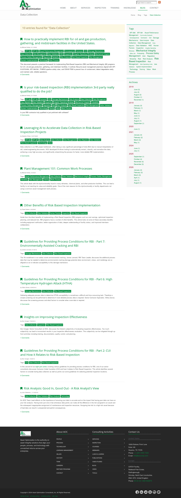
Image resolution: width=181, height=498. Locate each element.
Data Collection (26, 54)
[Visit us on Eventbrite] (158, 492)
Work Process (54, 60)
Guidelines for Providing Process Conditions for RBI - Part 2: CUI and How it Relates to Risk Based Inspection (65, 352)
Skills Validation (105, 105)
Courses (95, 446)
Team (58, 461)
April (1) (137, 177)
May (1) (136, 113)
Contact (154, 7)
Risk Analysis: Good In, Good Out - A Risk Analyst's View (60, 388)
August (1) (137, 121)
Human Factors (55, 213)
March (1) (137, 110)
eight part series (41, 366)
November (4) (139, 161)
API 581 (35, 51)
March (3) (137, 140)
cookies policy (45, 496)
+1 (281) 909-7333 (141, 453)
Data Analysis (74, 99)
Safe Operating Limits (146, 64)
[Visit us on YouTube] (150, 492)
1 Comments (24, 192)
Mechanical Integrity (102, 54)
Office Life (132, 53)
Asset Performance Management (51, 51)
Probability (95, 102)
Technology (43, 60)
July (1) (136, 118)
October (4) (138, 159)
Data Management (39, 54)
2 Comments (24, 156)
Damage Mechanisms (96, 51)
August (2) (137, 94)
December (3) (139, 164)
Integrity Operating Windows (84, 54)
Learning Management (64, 450)
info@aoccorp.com (140, 455)
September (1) (139, 123)
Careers (59, 465)
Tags (145, 15)
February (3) (138, 172)
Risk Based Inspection (80, 57)
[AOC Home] (25, 433)
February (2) (138, 137)
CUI (85, 51)
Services (85, 7)
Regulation (47, 57)
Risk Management (95, 57)
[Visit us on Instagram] (154, 492)
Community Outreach (146, 35)
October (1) (138, 97)
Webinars (95, 450)
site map (55, 496)
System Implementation (29, 60)
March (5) (137, 175)
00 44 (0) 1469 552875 (143, 481)
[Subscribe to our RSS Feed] (159, 2)
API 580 (28, 51)
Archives (133, 82)
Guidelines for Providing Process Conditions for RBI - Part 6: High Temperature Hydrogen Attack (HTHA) (66, 281)
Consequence (69, 51)
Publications (97, 458)
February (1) (138, 108)
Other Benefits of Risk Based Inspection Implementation (61, 205)
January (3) (138, 105)
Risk (53, 105)
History (59, 458)
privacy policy (34, 496)
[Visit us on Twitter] (146, 492)
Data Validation (53, 54)
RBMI (144, 56)
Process (59, 443)
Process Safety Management (31, 57)
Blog (142, 7)
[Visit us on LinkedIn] (141, 492)
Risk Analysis (65, 57)
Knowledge (130, 7)
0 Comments (24, 74)
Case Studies (97, 461)
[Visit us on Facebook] (137, 492)
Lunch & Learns (98, 454)
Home (63, 7)
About (73, 7)
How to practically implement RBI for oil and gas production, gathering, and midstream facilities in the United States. (63, 41)
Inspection (100, 7)
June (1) (137, 116)
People (59, 439)
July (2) (136, 92)
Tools (94, 473)
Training (114, 7)
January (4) (138, 170)
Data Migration (26, 102)
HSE (61, 54)
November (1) (139, 99)
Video (94, 469)
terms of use (25, 496)
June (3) (137, 89)
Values (58, 454)
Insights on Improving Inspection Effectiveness (54, 317)
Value (58, 108)
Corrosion (79, 51)
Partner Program (63, 469)
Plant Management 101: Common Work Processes (57, 168)
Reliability (55, 57)
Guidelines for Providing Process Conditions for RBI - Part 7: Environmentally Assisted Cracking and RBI (62, 243)
